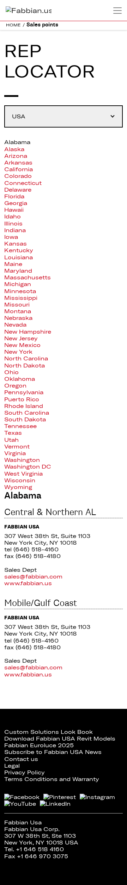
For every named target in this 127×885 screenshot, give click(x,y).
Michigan (17, 283)
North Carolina (26, 358)
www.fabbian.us (28, 583)
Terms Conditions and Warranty (51, 778)
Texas (13, 432)
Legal (12, 765)
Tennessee (20, 425)
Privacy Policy (24, 772)
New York (18, 351)
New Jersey (21, 338)
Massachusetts (27, 277)
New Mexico (22, 344)
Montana (17, 311)
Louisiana (18, 257)
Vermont (17, 446)
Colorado (18, 175)
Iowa (11, 236)
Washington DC (27, 466)
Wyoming (18, 486)
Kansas (15, 243)
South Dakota (25, 419)
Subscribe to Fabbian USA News (53, 751)
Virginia (15, 453)
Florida (14, 196)
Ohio (11, 372)
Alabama (17, 142)
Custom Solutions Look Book (48, 731)
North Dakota (24, 365)
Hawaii (14, 209)
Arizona (15, 155)
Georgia (15, 202)
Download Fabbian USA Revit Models (59, 738)
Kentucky (18, 250)
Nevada (15, 324)
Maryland (18, 270)
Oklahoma (19, 378)
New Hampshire (27, 331)
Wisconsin (19, 480)
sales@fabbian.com (33, 576)
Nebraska (18, 317)
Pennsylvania (23, 392)
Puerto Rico (21, 399)
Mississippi (20, 297)
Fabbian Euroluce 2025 (39, 745)
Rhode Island (23, 405)
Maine (13, 263)
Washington (22, 459)
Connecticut (23, 182)
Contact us (21, 758)
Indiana (15, 230)
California (18, 169)
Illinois (13, 223)
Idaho (12, 216)
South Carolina (26, 412)
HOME (13, 24)
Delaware (17, 189)
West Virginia (23, 473)
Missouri (17, 304)
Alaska (14, 149)
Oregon (15, 385)
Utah (11, 439)
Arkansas (18, 162)
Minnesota (20, 291)
